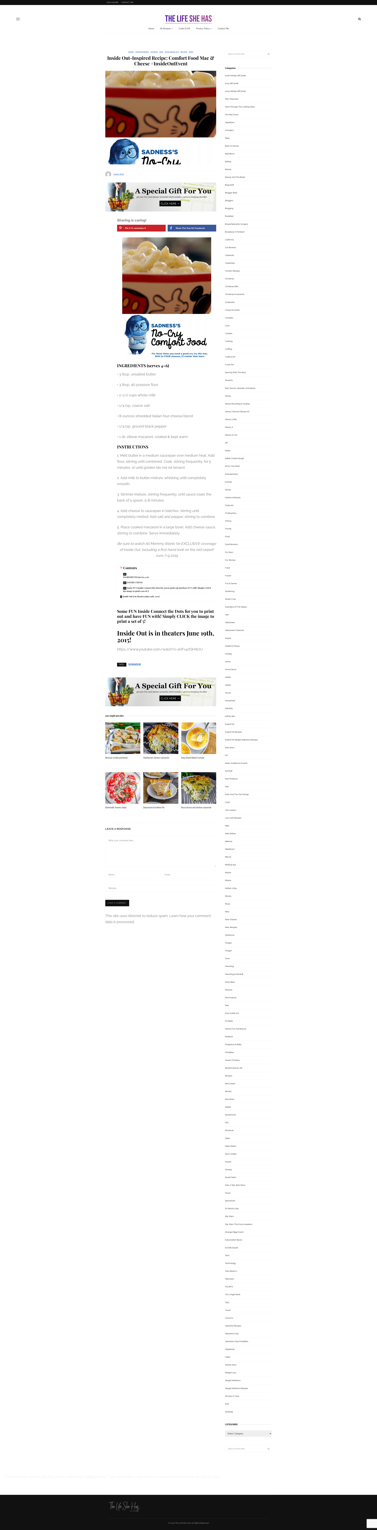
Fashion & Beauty (232, 497)
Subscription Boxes (233, 1240)
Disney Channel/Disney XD (237, 411)
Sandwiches (230, 1115)
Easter (228, 450)
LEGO (227, 802)
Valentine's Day (232, 1333)
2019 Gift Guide (231, 83)
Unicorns (229, 1318)
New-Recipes (231, 927)
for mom (229, 552)
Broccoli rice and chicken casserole (196, 807)
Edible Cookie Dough (234, 458)
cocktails (229, 318)
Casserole (229, 255)
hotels (228, 677)
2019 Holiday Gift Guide (235, 91)
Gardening (229, 591)
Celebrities (230, 263)
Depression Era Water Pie (153, 807)
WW (227, 1404)
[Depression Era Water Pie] (160, 787)
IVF (226, 755)
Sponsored (230, 1201)
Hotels (228, 685)
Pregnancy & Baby (233, 1044)
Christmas (229, 279)
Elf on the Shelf (232, 466)
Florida (228, 529)
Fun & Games (231, 583)
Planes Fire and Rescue (235, 1029)
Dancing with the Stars (235, 372)
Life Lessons (230, 810)
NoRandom (134, 664)
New (161, 52)
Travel (228, 1310)
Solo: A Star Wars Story (235, 1185)
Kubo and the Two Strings (237, 794)
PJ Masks (229, 1021)
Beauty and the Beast (235, 177)
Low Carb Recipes (233, 818)
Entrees (154, 52)
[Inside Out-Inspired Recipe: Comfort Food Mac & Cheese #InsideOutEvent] (160, 117)
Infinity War (230, 716)
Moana (228, 872)
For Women (230, 560)
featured (229, 505)
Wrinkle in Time (232, 1396)
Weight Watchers (232, 1380)
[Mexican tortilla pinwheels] (122, 738)
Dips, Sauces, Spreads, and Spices (240, 388)
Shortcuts (229, 1130)
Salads (228, 1107)
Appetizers (230, 122)
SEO (227, 1122)
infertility (229, 708)
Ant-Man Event (231, 114)
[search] (359, 19)
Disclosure (112, 2)
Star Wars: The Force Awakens (238, 1224)
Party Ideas (230, 982)
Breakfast (229, 216)
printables (229, 1052)
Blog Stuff (229, 185)
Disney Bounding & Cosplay (237, 404)
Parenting (229, 966)
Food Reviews (231, 544)
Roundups (229, 1099)
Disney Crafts (231, 419)
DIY (226, 443)
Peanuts (228, 990)
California (229, 240)
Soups (228, 1193)
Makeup (228, 841)
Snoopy (228, 1169)
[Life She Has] (124, 1506)
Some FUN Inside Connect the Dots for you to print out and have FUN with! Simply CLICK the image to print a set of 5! (167, 589)
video (227, 1357)
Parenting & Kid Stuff (234, 974)
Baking (228, 161)
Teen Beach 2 (231, 1271)
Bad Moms (229, 154)
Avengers (229, 130)
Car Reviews (230, 247)
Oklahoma (229, 935)
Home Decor (231, 669)
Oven (227, 958)
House (228, 693)
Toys (227, 1302)
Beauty (228, 169)
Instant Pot (229, 724)
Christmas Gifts (231, 286)
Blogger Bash (231, 193)
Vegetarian (230, 1349)
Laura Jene (118, 174)
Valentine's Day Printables (236, 1341)
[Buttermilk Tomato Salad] (122, 787)
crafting (228, 349)
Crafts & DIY (184, 28)
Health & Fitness (232, 646)
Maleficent (229, 849)
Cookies (228, 333)
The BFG (229, 1287)
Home (151, 28)
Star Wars (229, 1216)
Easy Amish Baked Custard (192, 757)
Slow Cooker (231, 1154)
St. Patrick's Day (232, 1208)
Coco (227, 326)
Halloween (230, 622)
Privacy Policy (203, 28)
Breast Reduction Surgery (236, 224)
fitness (228, 521)
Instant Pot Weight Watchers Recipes (241, 740)
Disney (131, 52)
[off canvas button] (18, 19)
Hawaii (228, 638)
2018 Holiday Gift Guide (235, 75)
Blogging (229, 208)
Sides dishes (230, 1146)
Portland (229, 1037)
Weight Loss (230, 1372)
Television (229, 1279)
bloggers (229, 200)
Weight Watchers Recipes (236, 1388)
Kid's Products (231, 779)
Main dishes (230, 833)
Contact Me (127, 2)
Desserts (229, 380)
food (227, 536)
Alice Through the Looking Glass (240, 107)
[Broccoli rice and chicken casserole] (198, 787)
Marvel (228, 857)
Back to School (232, 146)
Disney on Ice (231, 435)
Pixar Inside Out (172, 52)
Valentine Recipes (233, 1326)
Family (228, 490)
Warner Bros (230, 1365)
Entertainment (142, 52)
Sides (191, 52)
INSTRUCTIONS (135, 582)
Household (230, 701)
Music (227, 904)
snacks (228, 1162)
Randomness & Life (233, 1068)
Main (227, 826)
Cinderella (229, 302)
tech (227, 1255)
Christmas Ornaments (234, 294)
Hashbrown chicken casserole (156, 757)
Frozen (228, 576)
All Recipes (165, 28)
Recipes (183, 52)
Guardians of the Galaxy (236, 607)
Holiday (228, 654)
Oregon (228, 943)
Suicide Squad (231, 1248)
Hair (227, 615)
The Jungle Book (232, 1294)
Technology (230, 1263)
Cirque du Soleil (232, 310)
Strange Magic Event (234, 1232)
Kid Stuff (228, 771)
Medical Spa (230, 865)
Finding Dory (231, 513)
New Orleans (231, 919)
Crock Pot (229, 365)
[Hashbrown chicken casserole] (160, 738)
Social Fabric (230, 1177)
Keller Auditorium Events (236, 763)
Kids (227, 786)
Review (228, 1091)
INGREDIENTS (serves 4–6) (136, 577)
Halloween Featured (234, 630)
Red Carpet (230, 1083)
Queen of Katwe (232, 1060)
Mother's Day (231, 888)
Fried (227, 568)
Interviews (229, 747)
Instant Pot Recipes (233, 732)
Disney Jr (229, 427)
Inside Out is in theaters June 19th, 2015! (141, 596)
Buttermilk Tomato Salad (115, 807)
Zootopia (229, 1412)
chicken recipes (232, 271)
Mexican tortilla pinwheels (116, 757)
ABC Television (232, 99)
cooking (229, 341)
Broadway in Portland (234, 232)
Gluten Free (230, 599)
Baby (227, 138)
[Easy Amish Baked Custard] (198, 738)
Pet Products (230, 998)
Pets (227, 1005)
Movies (228, 896)
